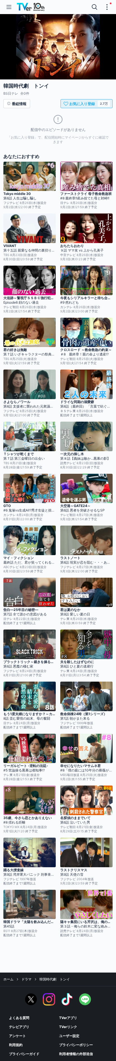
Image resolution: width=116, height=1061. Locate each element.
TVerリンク (68, 1027)
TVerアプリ (68, 1018)
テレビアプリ (19, 1027)
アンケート (17, 1036)
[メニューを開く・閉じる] (106, 7)
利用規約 (16, 1045)
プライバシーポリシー (76, 1045)
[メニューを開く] (9, 7)
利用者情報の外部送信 (76, 1054)
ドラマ (26, 979)
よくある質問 (19, 1018)
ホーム (8, 979)
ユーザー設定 (69, 1036)
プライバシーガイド (24, 1054)
